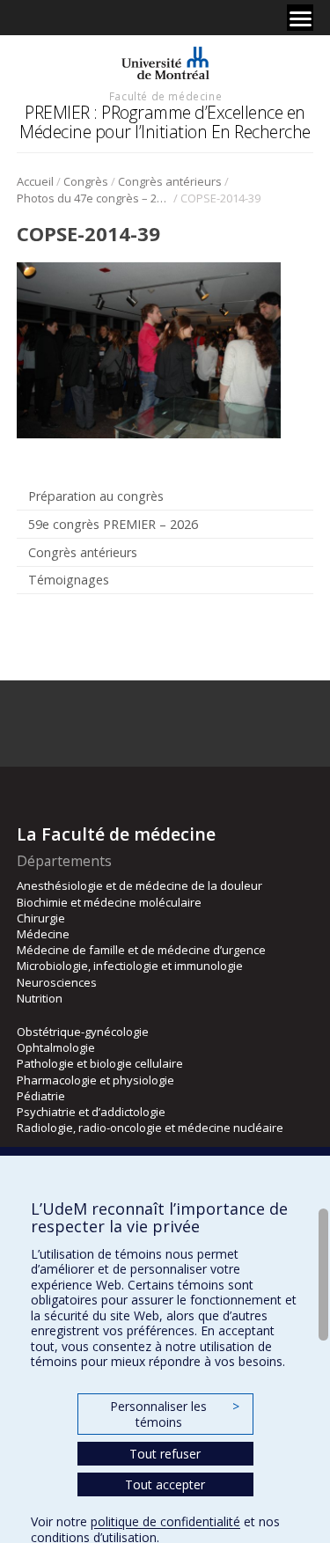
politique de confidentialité (165, 1521)
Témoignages (68, 579)
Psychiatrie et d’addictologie (91, 1112)
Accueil (35, 181)
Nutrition (39, 998)
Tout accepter (165, 1484)
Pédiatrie (41, 1096)
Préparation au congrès (96, 496)
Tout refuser (165, 1453)
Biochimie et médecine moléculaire (109, 902)
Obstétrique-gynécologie (83, 1032)
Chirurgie (41, 918)
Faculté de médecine (165, 96)
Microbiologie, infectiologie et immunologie (130, 966)
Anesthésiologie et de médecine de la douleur (139, 885)
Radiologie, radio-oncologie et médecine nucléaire (150, 1127)
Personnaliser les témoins (174, 1414)
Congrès (85, 181)
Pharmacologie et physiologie (95, 1080)
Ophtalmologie (56, 1047)
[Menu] (300, 17)
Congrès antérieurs (170, 181)
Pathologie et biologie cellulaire (100, 1063)
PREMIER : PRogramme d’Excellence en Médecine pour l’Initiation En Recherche (165, 121)
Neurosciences (57, 982)
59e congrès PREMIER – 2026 (113, 524)
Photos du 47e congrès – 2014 (94, 198)
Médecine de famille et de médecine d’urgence (141, 950)
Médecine (43, 934)
